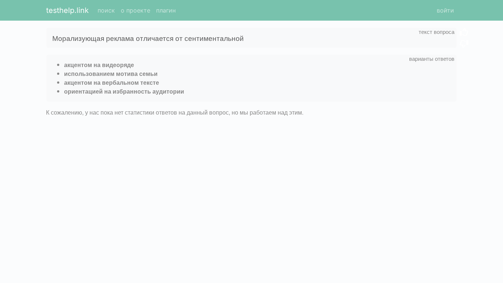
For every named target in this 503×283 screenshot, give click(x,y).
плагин (166, 10)
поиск (106, 10)
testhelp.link (67, 10)
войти (445, 10)
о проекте (135, 10)
